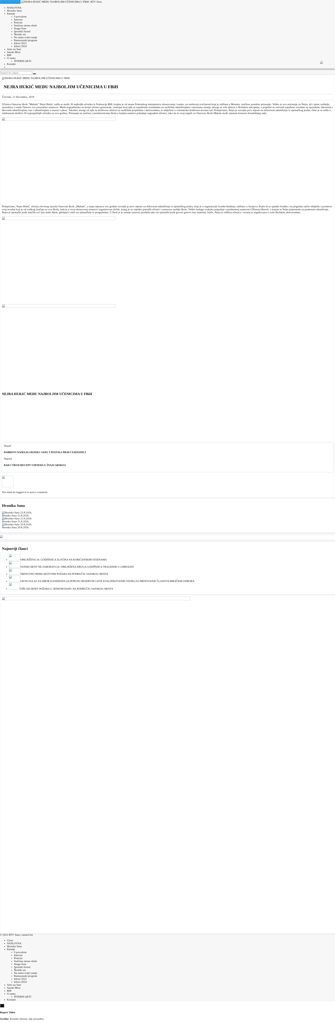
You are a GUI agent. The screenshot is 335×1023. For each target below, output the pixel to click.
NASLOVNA (14, 7)
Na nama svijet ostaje (25, 37)
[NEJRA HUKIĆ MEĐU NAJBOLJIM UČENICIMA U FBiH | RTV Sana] (61, 1)
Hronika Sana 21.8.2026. (15, 521)
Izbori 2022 (20, 43)
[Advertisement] (167, 420)
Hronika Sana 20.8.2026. (15, 527)
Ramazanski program (25, 40)
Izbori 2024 (20, 46)
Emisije (11, 13)
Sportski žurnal (22, 31)
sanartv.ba (27, 934)
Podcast (18, 22)
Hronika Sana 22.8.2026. (15, 515)
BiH (9, 55)
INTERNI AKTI (22, 61)
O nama (11, 58)
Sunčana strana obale (25, 25)
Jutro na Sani (14, 49)
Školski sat (20, 34)
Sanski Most (13, 52)
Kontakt (11, 64)
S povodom (20, 16)
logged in (21, 492)
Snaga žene (20, 28)
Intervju (18, 19)
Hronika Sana (14, 10)
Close (10, 940)
